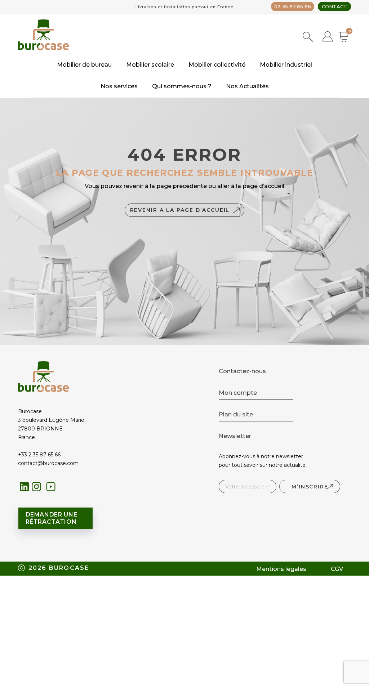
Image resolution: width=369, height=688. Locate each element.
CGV (337, 569)
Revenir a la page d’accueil (180, 210)
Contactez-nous (242, 371)
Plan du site (236, 414)
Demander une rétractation (51, 518)
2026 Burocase (58, 567)
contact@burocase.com (48, 463)
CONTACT (334, 6)
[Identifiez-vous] (327, 37)
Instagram (38, 488)
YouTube (52, 488)
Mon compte (238, 392)
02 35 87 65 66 (292, 6)
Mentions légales (281, 569)
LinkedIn (24, 487)
